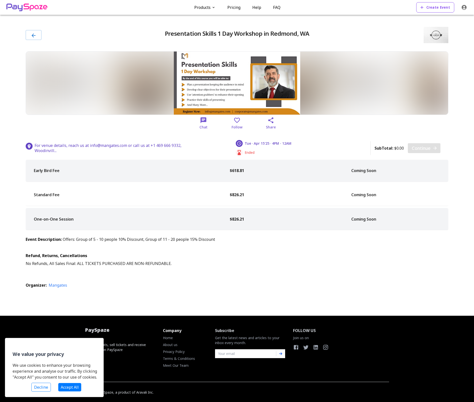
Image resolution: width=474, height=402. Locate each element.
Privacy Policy (174, 351)
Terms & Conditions (179, 358)
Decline (41, 387)
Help (256, 7)
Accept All (70, 387)
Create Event (438, 7)
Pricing (233, 7)
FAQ (276, 7)
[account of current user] (464, 7)
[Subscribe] (280, 353)
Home (168, 337)
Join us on (301, 337)
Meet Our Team (176, 365)
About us (170, 344)
